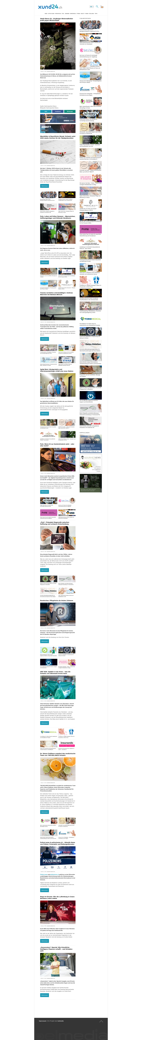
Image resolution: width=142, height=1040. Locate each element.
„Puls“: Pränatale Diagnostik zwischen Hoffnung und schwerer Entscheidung (54, 523)
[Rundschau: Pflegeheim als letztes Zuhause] (58, 614)
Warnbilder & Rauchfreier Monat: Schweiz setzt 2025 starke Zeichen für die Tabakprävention (57, 137)
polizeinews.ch (54, 874)
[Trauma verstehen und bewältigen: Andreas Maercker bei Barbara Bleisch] (58, 308)
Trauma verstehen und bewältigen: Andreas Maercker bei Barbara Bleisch (56, 293)
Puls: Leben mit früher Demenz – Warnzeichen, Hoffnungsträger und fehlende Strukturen (57, 217)
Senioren (67, 13)
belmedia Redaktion (51, 71)
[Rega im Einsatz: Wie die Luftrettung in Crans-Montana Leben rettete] (58, 912)
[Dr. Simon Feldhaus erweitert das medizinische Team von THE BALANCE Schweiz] (58, 769)
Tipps (96, 13)
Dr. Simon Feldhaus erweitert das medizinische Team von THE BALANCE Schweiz (57, 754)
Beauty (83, 13)
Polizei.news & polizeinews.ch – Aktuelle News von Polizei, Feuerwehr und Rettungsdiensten (57, 843)
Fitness (78, 13)
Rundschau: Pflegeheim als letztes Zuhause (56, 600)
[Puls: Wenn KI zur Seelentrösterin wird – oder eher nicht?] (58, 459)
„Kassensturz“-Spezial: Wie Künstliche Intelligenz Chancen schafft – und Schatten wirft (56, 949)
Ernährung (73, 13)
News (46, 13)
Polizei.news (43, 874)
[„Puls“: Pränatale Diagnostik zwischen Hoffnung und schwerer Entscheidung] (58, 538)
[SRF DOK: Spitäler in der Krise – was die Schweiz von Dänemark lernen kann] (58, 687)
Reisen (86, 13)
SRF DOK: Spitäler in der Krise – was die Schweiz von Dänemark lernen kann (55, 672)
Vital (63, 13)
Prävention (58, 13)
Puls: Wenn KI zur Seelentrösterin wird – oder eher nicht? (57, 445)
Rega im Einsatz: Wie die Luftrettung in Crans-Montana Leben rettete (57, 897)
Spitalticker (51, 13)
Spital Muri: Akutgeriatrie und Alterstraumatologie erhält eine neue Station (56, 370)
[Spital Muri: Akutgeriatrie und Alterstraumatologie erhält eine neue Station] (58, 385)
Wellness (91, 13)
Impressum (42, 1021)
